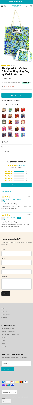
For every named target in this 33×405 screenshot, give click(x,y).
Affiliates (4, 317)
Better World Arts (8, 86)
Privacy (3, 346)
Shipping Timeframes (8, 331)
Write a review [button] (17, 185)
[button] (5, 66)
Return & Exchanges (7, 328)
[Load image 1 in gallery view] (16, 36)
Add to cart (16, 95)
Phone (3, 268)
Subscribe (7, 369)
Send (6, 293)
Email (3, 258)
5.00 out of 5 (21, 165)
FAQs (3, 340)
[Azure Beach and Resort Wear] (16, 6)
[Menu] (2, 6)
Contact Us (4, 337)
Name (3, 249)
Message (4, 277)
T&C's (3, 343)
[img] (5, 197)
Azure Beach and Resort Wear (13, 397)
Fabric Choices (5, 314)
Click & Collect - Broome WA (10, 334)
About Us (4, 311)
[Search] (6, 6)
